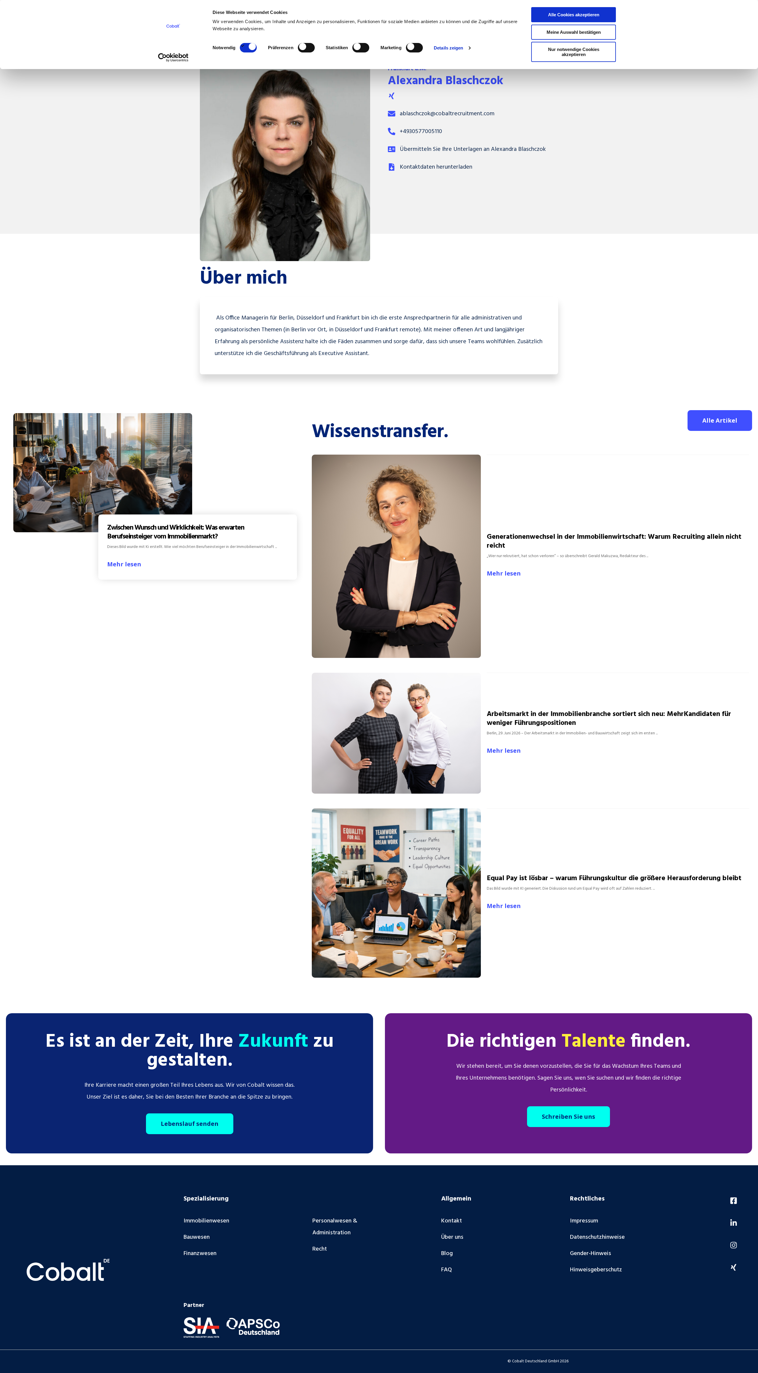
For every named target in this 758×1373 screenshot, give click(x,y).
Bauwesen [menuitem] (197, 1237)
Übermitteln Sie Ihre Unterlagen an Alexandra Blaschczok (473, 149)
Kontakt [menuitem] (451, 1221)
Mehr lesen (124, 564)
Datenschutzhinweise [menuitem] (597, 1237)
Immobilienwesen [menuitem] (206, 1221)
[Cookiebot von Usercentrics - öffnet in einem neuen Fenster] (173, 57)
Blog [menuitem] (447, 1253)
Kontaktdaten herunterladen (436, 167)
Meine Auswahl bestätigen (574, 32)
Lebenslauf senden (190, 1124)
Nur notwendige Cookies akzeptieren (573, 52)
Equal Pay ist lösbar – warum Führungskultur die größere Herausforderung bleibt (614, 878)
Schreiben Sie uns (568, 1117)
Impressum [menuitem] (584, 1221)
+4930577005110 (421, 131)
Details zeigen (448, 47)
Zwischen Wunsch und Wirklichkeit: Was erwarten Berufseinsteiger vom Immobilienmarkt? (175, 532)
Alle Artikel (719, 420)
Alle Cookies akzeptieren (573, 14)
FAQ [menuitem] (446, 1270)
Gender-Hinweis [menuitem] (590, 1253)
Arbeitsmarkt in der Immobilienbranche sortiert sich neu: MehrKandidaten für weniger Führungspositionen (609, 719)
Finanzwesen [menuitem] (200, 1253)
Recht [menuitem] (319, 1249)
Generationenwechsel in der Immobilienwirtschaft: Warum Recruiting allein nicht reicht (614, 541)
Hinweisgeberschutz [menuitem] (596, 1270)
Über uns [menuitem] (452, 1237)
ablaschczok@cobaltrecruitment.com (447, 114)
